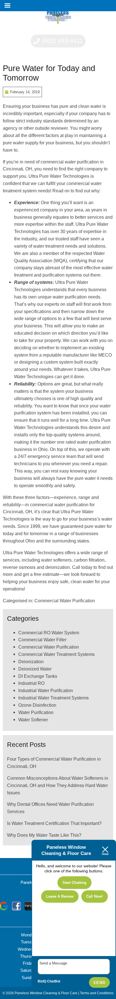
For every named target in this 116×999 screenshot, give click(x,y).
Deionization (31, 661)
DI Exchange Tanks (37, 676)
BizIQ (42, 981)
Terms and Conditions (96, 993)
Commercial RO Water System (48, 632)
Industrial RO (31, 683)
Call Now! (94, 896)
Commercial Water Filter (42, 639)
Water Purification (35, 712)
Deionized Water (35, 668)
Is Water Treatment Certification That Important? (54, 823)
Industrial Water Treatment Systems (53, 697)
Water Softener (33, 719)
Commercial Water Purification (64, 600)
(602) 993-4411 (61, 40)
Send (99, 982)
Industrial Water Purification (45, 690)
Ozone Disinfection (37, 705)
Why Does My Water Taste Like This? (44, 835)
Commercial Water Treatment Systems (56, 654)
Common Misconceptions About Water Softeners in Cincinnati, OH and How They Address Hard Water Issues (57, 785)
